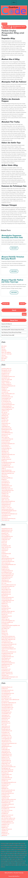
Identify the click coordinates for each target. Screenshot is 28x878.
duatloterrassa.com (6, 779)
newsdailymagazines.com (7, 693)
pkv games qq (23, 865)
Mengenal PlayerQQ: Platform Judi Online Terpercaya (12, 281)
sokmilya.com (4, 830)
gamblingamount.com (6, 664)
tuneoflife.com (5, 675)
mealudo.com (4, 617)
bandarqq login (13, 857)
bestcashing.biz (5, 445)
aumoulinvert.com (5, 487)
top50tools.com (5, 410)
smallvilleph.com (5, 426)
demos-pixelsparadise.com (7, 393)
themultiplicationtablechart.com (9, 513)
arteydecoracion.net (6, 459)
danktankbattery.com (6, 616)
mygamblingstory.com (6, 528)
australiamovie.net (6, 371)
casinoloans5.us (5, 481)
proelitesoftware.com (6, 765)
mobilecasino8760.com (7, 478)
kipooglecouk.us (5, 484)
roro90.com (4, 541)
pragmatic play (4, 849)
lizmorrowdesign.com (6, 791)
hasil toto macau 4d (5, 326)
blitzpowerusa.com (6, 592)
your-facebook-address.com (8, 818)
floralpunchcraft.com (6, 613)
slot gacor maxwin (20, 851)
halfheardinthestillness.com (8, 471)
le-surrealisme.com (6, 401)
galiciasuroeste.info (6, 428)
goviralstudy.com (5, 496)
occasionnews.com (5, 669)
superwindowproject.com (7, 490)
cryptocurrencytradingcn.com (8, 648)
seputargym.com (5, 715)
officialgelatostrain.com (7, 801)
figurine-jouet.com (6, 816)
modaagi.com (4, 424)
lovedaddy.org (5, 623)
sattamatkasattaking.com (7, 804)
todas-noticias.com (6, 547)
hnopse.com (4, 667)
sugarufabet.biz (5, 812)
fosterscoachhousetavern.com (8, 584)
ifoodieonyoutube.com (6, 704)
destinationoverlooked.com (8, 662)
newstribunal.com (5, 691)
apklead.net (4, 835)
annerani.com (4, 415)
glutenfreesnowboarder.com (8, 790)
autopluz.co (4, 389)
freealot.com (4, 748)
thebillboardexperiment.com (8, 807)
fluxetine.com (4, 476)
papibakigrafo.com (6, 492)
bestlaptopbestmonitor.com (8, 462)
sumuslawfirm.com (6, 641)
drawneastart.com (5, 758)
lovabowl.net (4, 688)
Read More (14, 248)
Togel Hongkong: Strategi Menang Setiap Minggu (11, 332)
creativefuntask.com (6, 738)
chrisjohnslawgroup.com (7, 769)
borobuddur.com (5, 732)
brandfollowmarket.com (7, 653)
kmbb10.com (4, 603)
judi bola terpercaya (10, 861)
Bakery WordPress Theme (11, 872)
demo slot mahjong (6, 352)
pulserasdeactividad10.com (8, 501)
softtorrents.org (5, 776)
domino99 (22, 843)
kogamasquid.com (5, 512)
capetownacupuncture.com (7, 558)
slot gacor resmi (14, 859)
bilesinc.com (4, 421)
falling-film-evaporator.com (8, 639)
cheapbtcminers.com (6, 741)
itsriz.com (3, 555)
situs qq (3, 349)
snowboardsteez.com (6, 598)
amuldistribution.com (6, 730)
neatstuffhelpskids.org (7, 432)
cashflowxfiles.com (6, 602)
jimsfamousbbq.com (6, 368)
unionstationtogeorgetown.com (8, 743)
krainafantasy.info (6, 545)
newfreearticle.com (6, 591)
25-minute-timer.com (6, 737)
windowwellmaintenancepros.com (9, 676)
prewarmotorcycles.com (7, 396)
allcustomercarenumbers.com (8, 766)
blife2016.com (4, 788)
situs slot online (11, 851)
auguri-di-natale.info (6, 379)
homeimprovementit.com (7, 690)
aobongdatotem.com (6, 698)
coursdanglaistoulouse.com (8, 376)
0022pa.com (4, 418)
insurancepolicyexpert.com (7, 404)
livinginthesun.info (6, 553)
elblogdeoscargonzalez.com (8, 454)
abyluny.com (4, 832)
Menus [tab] (14, 2)
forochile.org (4, 435)
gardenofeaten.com (6, 594)
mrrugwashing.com (6, 627)
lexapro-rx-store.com (6, 507)
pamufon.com (4, 780)
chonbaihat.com (5, 453)
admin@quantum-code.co (19, 26)
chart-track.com (5, 437)
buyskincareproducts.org (7, 509)
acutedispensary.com (6, 645)
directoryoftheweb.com (7, 536)
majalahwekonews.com (6, 530)
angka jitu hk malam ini (6, 324)
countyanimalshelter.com (7, 656)
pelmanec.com (4, 533)
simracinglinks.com (6, 398)
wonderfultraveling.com (7, 439)
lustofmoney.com (5, 670)
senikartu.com (4, 549)
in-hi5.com (4, 544)
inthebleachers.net (5, 506)
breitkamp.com (5, 773)
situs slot (18, 847)
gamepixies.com (5, 757)
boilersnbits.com (5, 588)
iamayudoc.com (5, 744)
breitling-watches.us (6, 384)
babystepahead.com (6, 661)
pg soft (23, 845)
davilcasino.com (5, 721)
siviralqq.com (4, 634)
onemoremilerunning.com (7, 597)
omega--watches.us (6, 382)
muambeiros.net (5, 449)
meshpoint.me (4, 566)
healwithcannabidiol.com (7, 793)
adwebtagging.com (6, 658)
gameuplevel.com (5, 727)
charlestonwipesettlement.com (8, 652)
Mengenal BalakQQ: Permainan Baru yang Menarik (12, 258)
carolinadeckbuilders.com (7, 407)
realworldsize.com (5, 578)
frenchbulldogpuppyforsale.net (8, 510)
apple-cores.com (5, 499)
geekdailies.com (5, 824)
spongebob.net (4, 567)
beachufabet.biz (5, 808)
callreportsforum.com (6, 829)
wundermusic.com (5, 734)
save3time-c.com (5, 390)
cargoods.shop (5, 556)
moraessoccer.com (5, 434)
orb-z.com (3, 583)
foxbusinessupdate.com (7, 622)
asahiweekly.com (5, 749)
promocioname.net (5, 440)
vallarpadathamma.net (6, 577)
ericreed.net (4, 474)
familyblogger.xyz (5, 768)
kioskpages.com (5, 794)
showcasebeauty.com (6, 403)
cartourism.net (5, 498)
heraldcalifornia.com (6, 754)
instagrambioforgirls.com (7, 600)
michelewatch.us (5, 381)
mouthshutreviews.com (7, 709)
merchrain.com (5, 826)
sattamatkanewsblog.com (7, 647)
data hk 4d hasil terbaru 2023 (7, 335)
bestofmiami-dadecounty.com (8, 702)
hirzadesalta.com (5, 710)
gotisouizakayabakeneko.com (8, 564)
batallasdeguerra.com (6, 429)
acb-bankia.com (5, 628)
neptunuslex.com (5, 378)
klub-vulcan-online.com (7, 771)
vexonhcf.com (4, 392)
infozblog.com (4, 451)
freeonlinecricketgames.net (8, 443)
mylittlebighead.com (6, 746)
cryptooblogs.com (5, 726)
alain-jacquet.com (5, 563)
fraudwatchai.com (5, 723)
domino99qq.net (5, 534)
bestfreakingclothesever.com (8, 637)
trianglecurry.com (5, 796)
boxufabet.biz (4, 813)
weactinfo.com (5, 606)
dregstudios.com (5, 431)
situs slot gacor (4, 847)
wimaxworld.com (5, 442)
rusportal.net (4, 550)
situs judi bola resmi (5, 863)
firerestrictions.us (5, 446)
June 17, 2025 (7, 26)
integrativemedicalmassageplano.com (10, 625)
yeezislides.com (5, 696)
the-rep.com (4, 412)
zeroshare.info (4, 420)
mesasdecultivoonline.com (7, 586)
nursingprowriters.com (6, 642)
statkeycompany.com (6, 406)
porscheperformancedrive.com (8, 782)
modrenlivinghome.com (7, 821)
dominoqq (3, 350)
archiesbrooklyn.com (6, 448)
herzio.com (4, 542)
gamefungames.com (6, 735)
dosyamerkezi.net (5, 400)
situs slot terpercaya (6, 353)
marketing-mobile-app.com (8, 611)
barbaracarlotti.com (6, 502)
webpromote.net (5, 456)
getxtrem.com (4, 605)
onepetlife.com (5, 805)
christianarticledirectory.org (8, 518)
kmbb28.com (4, 827)
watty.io (3, 552)
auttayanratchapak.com (7, 570)
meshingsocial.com (6, 608)
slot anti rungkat (12, 847)
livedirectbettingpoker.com (8, 620)
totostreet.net (4, 719)
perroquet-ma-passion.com (7, 819)
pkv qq (3, 347)
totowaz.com (4, 650)
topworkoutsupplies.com (7, 707)
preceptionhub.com (6, 694)
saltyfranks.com (5, 414)
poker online (4, 357)
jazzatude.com (4, 417)
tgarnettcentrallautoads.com (8, 385)
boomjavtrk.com (5, 833)
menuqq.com (4, 843)
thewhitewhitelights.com (7, 467)
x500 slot (23, 847)
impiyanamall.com (5, 716)
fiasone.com (4, 614)
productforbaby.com (6, 581)
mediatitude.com (5, 395)
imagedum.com (5, 797)
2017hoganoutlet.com (6, 531)
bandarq (8, 853)
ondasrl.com (4, 787)
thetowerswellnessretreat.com (8, 799)
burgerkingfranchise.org (7, 575)
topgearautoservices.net (7, 815)
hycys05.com (4, 595)
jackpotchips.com (5, 763)
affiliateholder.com (6, 678)
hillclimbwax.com (5, 666)
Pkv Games (4, 23)
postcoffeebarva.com (6, 572)
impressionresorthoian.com (8, 636)
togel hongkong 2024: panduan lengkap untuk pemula (12, 329)
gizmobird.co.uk (5, 373)
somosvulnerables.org (6, 777)
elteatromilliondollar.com (7, 573)
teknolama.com (5, 580)
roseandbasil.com (5, 465)
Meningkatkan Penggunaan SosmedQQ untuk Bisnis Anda (12, 236)
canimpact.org (4, 495)
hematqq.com (20, 863)
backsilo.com (4, 633)
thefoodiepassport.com (7, 488)
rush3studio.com (5, 539)
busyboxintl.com (5, 569)
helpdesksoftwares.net (6, 687)
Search (14, 310)
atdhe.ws (3, 468)
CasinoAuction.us (5, 482)
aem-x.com (4, 724)
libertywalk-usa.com (6, 370)
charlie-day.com (5, 619)
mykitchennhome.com (6, 485)
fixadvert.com (4, 387)
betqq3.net (4, 479)
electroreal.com (5, 701)
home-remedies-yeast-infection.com (10, 699)
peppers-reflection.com (7, 673)
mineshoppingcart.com (6, 705)
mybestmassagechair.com (7, 473)
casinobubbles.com (6, 713)
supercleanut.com (5, 751)
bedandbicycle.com (6, 752)
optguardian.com (5, 718)
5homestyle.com (5, 520)
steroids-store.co (5, 457)
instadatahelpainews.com (7, 822)
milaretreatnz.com (5, 423)
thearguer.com (4, 609)
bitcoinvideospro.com (6, 559)
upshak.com (4, 631)
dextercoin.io (4, 517)
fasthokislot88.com (6, 760)
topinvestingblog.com (6, 409)
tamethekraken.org (5, 783)
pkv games (4, 346)
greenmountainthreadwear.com (8, 644)
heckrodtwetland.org (6, 470)
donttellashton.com (6, 538)
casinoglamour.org (5, 515)
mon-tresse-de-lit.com (6, 810)
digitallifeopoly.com (6, 712)
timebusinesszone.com (6, 672)
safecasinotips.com (6, 762)
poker (14, 843)
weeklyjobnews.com (6, 655)
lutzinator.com (5, 785)
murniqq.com (13, 863)
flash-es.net (4, 630)
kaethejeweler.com (5, 802)
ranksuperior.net (5, 659)
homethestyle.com (5, 729)
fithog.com (4, 460)
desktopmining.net (5, 504)
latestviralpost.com (6, 589)
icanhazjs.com (4, 493)
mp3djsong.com (5, 375)
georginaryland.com (6, 463)
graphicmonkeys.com (6, 755)
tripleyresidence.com (6, 774)
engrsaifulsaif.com (6, 740)
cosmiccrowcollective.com (7, 561)
